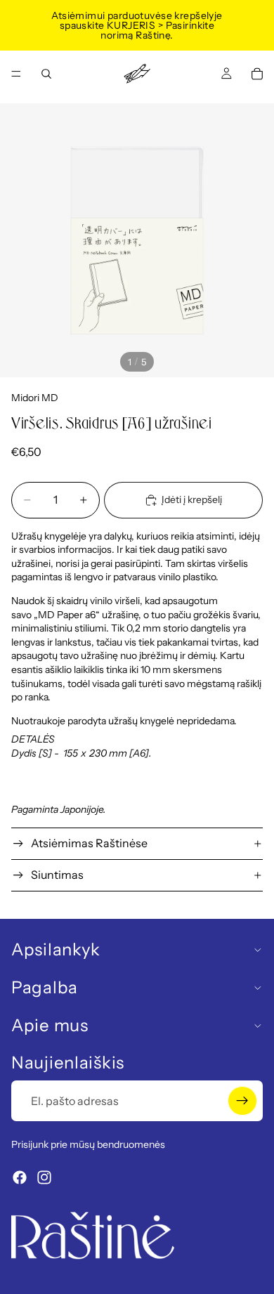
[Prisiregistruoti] (242, 1101)
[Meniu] (16, 74)
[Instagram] (44, 1177)
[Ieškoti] (46, 73)
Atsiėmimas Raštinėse (89, 843)
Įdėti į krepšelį (192, 499)
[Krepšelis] (257, 73)
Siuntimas (57, 875)
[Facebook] (19, 1177)
